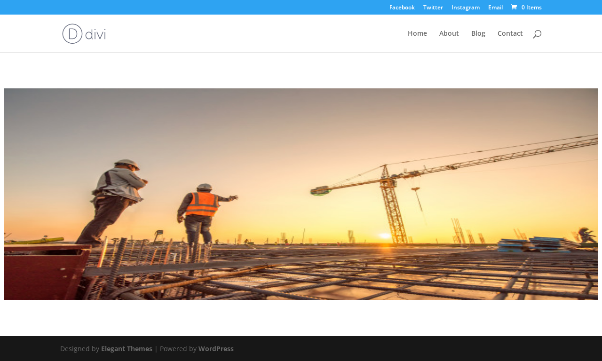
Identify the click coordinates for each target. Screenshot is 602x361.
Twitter (433, 8)
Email (495, 8)
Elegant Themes (126, 348)
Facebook (402, 8)
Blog (478, 34)
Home (417, 34)
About (449, 34)
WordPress (216, 348)
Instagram (466, 8)
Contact (510, 34)
